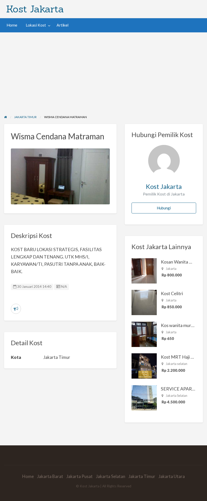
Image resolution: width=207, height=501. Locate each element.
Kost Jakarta (35, 9)
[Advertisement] (103, 70)
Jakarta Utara (172, 476)
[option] (60, 176)
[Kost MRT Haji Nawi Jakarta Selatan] (144, 365)
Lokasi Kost (36, 25)
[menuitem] (11, 25)
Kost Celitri (172, 293)
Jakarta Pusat (79, 476)
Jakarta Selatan (110, 476)
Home (12, 25)
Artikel (62, 25)
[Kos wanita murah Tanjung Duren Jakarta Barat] (144, 333)
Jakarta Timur (141, 476)
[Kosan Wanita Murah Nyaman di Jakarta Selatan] (144, 270)
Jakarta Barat (50, 476)
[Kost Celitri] (144, 302)
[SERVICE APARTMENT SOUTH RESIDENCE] (144, 397)
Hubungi (164, 208)
